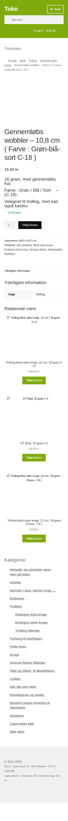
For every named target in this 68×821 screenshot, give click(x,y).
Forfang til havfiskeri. (26, 639)
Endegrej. (17, 598)
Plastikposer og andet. (27, 695)
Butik (23, 60)
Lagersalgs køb (22, 724)
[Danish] (24, 48)
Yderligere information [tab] (17, 270)
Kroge (14, 655)
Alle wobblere (24, 245)
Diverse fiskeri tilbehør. (28, 663)
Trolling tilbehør (27, 631)
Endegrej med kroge (31, 614)
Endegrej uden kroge (16, 249)
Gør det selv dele (23, 687)
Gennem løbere (38, 249)
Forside (12, 60)
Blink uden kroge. (43, 245)
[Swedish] (39, 48)
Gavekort (17, 716)
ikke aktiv (17, 732)
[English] (29, 48)
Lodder (15, 679)
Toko (11, 8)
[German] (34, 48)
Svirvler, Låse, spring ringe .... (33, 590)
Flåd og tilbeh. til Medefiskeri (32, 671)
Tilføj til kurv (30, 225)
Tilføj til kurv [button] (34, 380)
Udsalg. (16, 582)
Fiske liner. (18, 646)
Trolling (33, 60)
